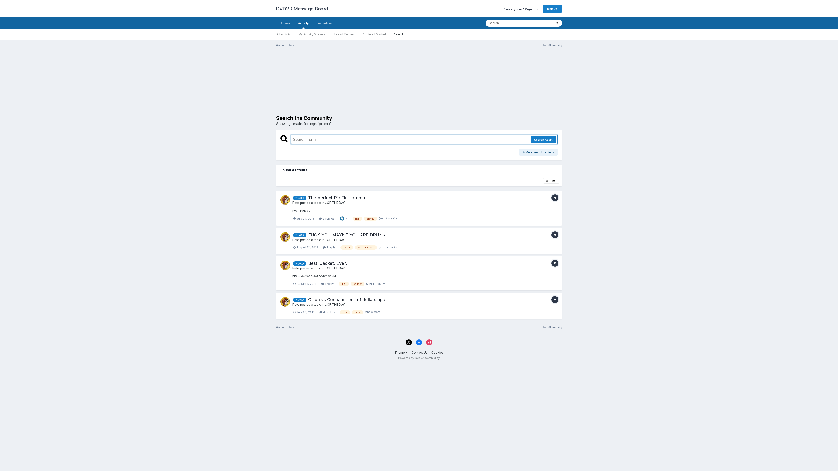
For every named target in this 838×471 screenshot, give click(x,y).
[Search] (557, 23)
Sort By (550, 180)
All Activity (284, 34)
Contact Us (419, 352)
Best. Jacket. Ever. (327, 263)
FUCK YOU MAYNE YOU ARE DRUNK (347, 234)
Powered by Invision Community (419, 358)
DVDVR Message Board (302, 9)
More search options (539, 152)
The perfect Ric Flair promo (336, 197)
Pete (295, 203)
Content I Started (374, 34)
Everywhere (538, 23)
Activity (303, 23)
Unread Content (344, 34)
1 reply (330, 247)
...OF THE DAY (335, 203)
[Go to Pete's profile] (285, 200)
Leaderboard (325, 23)
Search (399, 34)
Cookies (437, 352)
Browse (285, 23)
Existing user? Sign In (520, 9)
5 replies (328, 218)
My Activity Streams (312, 34)
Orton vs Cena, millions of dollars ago (346, 299)
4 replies (328, 312)
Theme (400, 352)
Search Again (543, 139)
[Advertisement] (355, 84)
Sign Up (552, 8)
